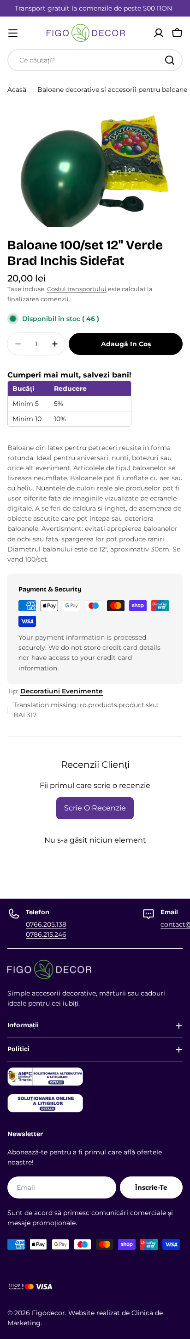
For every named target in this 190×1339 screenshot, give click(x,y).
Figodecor (48, 1313)
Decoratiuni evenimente (61, 691)
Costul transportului (77, 289)
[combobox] (95, 60)
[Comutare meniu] (12, 33)
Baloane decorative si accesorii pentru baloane (112, 89)
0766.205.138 (46, 924)
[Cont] (158, 33)
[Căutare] (169, 60)
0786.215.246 (46, 934)
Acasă (16, 89)
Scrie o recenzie (95, 808)
